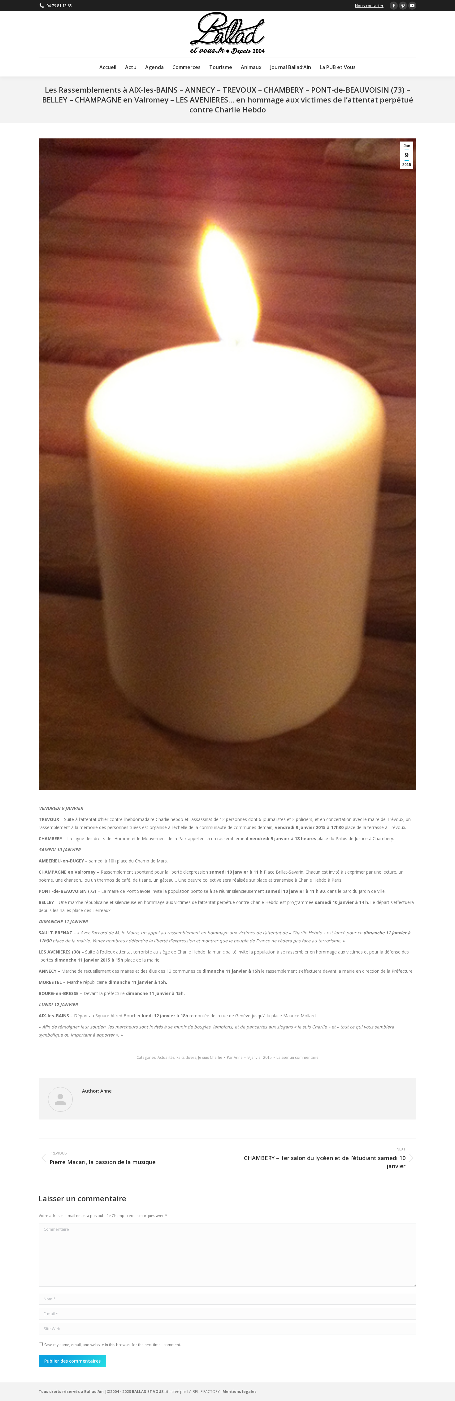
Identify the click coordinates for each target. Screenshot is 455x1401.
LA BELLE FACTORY (203, 1391)
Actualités (166, 1057)
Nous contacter (369, 5)
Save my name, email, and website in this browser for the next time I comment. (112, 1344)
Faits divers (186, 1057)
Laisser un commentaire (297, 1057)
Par (235, 1057)
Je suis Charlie (210, 1057)
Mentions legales (240, 1391)
